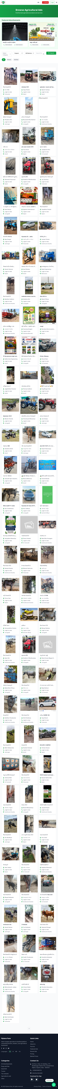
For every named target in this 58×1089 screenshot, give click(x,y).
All (3, 59)
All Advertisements (6, 1064)
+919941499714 (37, 1070)
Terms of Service (46, 1086)
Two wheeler (5, 1073)
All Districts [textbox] (29, 53)
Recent (9, 59)
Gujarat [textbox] (16, 53)
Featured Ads (34, 1049)
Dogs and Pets (5, 1066)
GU (19, 1051)
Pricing (32, 1054)
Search (52, 53)
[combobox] (18, 53)
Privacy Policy (37, 1086)
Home (32, 1041)
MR (16, 1051)
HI (13, 1051)
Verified (16, 59)
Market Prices (34, 1056)
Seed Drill (4, 1069)
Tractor (3, 1071)
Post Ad (46, 2)
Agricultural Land (6, 1076)
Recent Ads (33, 1051)
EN (10, 1051)
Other (2, 1078)
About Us (32, 1044)
